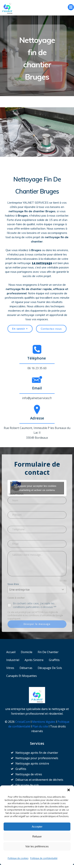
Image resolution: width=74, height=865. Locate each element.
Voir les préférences (37, 846)
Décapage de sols (50, 668)
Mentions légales (43, 722)
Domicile (26, 652)
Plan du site (40, 726)
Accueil (10, 652)
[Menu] (71, 7)
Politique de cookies (18, 858)
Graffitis (54, 660)
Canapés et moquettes (21, 676)
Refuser (37, 836)
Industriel (12, 660)
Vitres (10, 668)
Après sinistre (34, 660)
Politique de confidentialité (43, 858)
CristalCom (22, 722)
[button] (68, 790)
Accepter (37, 826)
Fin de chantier (48, 652)
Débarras (26, 668)
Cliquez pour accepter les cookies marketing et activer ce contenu (37, 487)
